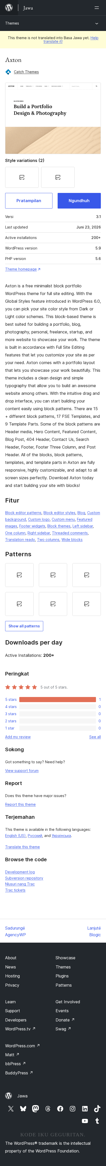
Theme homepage (21, 269)
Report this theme (20, 804)
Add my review (18, 737)
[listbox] (53, 589)
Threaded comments (70, 533)
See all (95, 737)
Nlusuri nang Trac (20, 884)
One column (15, 533)
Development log (20, 872)
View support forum (22, 770)
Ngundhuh (79, 200)
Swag (63, 1028)
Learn (10, 1001)
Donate (65, 1019)
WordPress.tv (20, 1028)
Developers (15, 1019)
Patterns (64, 985)
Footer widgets (32, 526)
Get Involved (68, 1001)
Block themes (58, 526)
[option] (19, 575)
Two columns (48, 539)
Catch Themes (26, 72)
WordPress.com (22, 1045)
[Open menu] (98, 7)
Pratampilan (28, 200)
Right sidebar (39, 533)
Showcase (65, 957)
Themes (12, 23)
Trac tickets (15, 890)
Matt (12, 1054)
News (10, 966)
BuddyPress (19, 1072)
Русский (35, 835)
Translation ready (20, 539)
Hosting (12, 975)
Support (12, 1010)
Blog (81, 512)
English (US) (15, 835)
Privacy (12, 985)
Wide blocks (72, 539)
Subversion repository (24, 878)
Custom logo (39, 519)
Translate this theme (22, 847)
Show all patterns (24, 626)
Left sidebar (83, 526)
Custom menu (63, 519)
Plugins (62, 975)
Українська (61, 835)
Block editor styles (59, 512)
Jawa (22, 1095)
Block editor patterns (23, 512)
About (10, 957)
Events (62, 1010)
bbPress (15, 1063)
